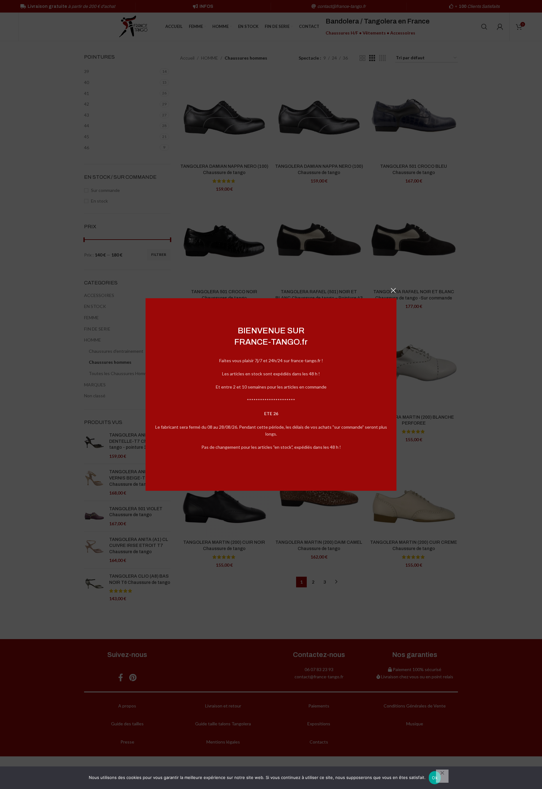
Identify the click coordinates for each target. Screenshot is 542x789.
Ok (435, 777)
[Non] (442, 776)
